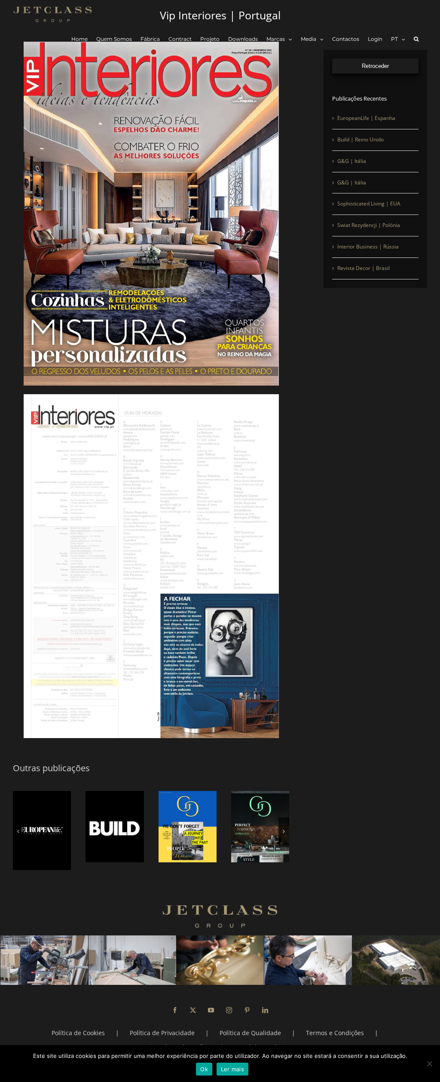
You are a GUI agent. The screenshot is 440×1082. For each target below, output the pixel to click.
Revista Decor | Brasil (363, 268)
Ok (204, 1069)
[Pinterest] (247, 1002)
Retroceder (375, 66)
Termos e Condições (335, 1025)
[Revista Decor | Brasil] (260, 826)
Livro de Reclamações (179, 1039)
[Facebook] (175, 1002)
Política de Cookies (78, 1025)
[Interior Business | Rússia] (188, 826)
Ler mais (232, 1069)
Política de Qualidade (250, 1025)
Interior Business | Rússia (368, 246)
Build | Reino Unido (360, 139)
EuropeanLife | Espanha (366, 118)
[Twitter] (193, 1002)
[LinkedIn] (265, 1002)
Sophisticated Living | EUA (368, 203)
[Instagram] (229, 1002)
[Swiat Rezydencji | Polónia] (115, 826)
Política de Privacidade (162, 1025)
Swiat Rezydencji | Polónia (368, 225)
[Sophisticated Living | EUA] (42, 826)
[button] (416, 39)
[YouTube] (211, 1002)
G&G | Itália (351, 161)
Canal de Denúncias (263, 1039)
